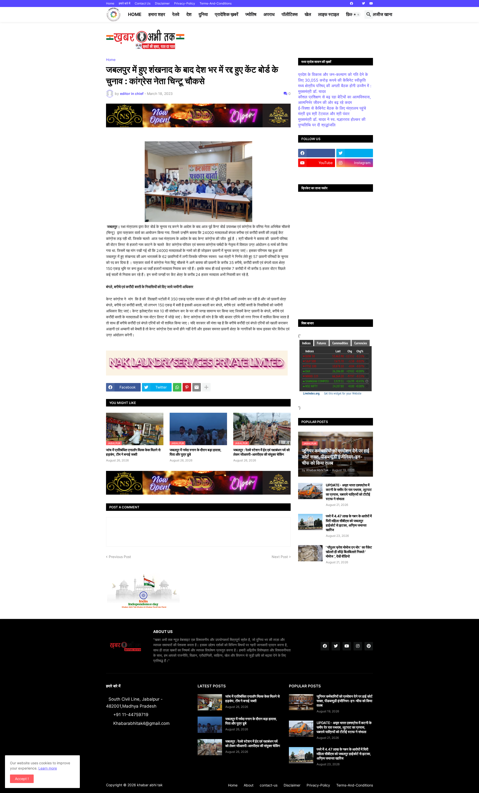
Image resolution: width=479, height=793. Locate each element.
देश (189, 14)
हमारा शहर (156, 14)
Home (110, 3)
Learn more (47, 768)
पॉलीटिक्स (290, 14)
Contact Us (142, 3)
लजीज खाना (382, 14)
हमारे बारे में (124, 3)
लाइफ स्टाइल (328, 14)
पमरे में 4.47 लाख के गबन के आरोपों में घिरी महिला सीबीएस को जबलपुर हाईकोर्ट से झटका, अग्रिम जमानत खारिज (349, 523)
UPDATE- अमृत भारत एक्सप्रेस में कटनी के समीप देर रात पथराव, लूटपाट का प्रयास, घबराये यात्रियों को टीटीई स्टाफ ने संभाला (349, 492)
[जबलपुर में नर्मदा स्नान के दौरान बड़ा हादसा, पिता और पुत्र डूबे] (210, 725)
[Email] (196, 387)
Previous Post (120, 557)
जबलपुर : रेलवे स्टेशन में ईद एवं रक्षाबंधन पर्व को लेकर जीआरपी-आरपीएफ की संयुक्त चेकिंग (261, 452)
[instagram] (358, 646)
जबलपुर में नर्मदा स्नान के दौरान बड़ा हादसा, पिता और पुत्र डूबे (195, 452)
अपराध (269, 14)
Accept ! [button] (22, 779)
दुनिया (203, 14)
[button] (356, 14)
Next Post (280, 557)
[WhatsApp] (177, 387)
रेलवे (175, 14)
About (248, 785)
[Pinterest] (187, 387)
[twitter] (363, 3)
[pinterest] (368, 646)
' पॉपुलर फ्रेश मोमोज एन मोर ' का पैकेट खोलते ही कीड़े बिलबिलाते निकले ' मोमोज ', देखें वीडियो (349, 551)
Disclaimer (162, 3)
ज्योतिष (250, 14)
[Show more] (206, 387)
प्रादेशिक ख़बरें (226, 14)
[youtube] (371, 3)
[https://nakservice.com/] (316, 172)
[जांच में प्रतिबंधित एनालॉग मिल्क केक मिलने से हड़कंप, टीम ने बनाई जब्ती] (210, 702)
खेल (308, 14)
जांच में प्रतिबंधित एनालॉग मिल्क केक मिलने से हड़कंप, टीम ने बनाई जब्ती (133, 452)
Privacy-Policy (184, 3)
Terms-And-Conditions (216, 3)
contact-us (268, 785)
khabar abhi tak (150, 785)
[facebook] (351, 3)
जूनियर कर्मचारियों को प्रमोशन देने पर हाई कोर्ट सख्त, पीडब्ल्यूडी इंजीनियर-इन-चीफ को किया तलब (344, 700)
